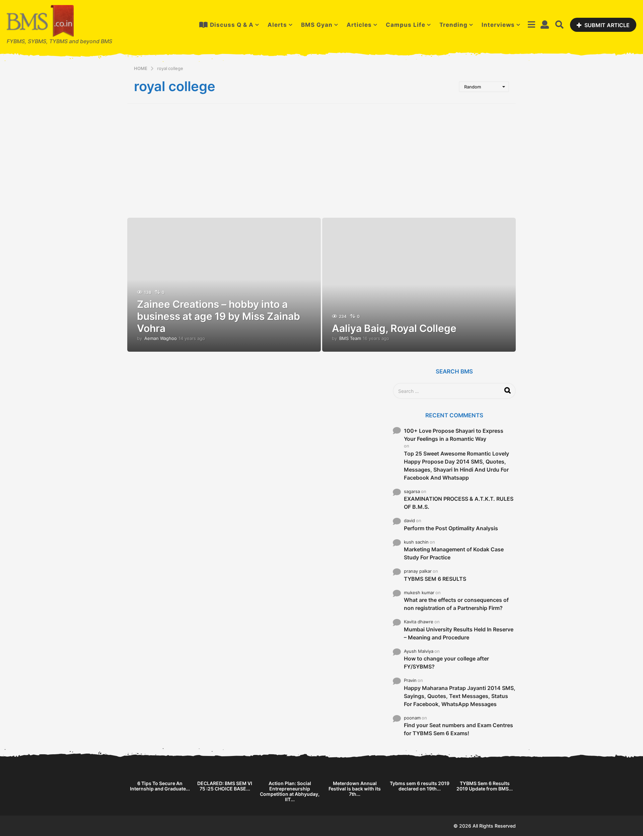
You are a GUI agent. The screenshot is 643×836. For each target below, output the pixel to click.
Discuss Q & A (232, 24)
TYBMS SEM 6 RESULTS (435, 578)
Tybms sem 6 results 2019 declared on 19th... (419, 785)
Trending (453, 24)
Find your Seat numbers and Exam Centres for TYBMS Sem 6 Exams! (458, 729)
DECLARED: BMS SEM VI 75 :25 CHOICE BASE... (224, 785)
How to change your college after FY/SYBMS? (446, 662)
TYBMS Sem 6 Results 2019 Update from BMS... (484, 785)
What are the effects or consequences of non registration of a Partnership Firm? (456, 604)
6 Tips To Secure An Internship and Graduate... (160, 785)
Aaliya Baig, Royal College (394, 328)
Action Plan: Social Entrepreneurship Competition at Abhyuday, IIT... (289, 791)
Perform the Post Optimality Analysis (451, 528)
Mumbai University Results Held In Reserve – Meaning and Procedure (458, 633)
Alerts (277, 24)
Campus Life (405, 24)
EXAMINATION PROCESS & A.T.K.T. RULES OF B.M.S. (458, 502)
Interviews (498, 24)
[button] (531, 24)
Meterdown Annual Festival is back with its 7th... (355, 788)
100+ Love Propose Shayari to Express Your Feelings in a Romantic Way (453, 434)
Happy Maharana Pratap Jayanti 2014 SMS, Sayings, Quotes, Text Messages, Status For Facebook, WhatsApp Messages (459, 696)
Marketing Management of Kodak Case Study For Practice (454, 553)
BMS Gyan (317, 24)
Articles (359, 24)
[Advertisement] (321, 161)
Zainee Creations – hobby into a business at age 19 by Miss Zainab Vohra (218, 316)
